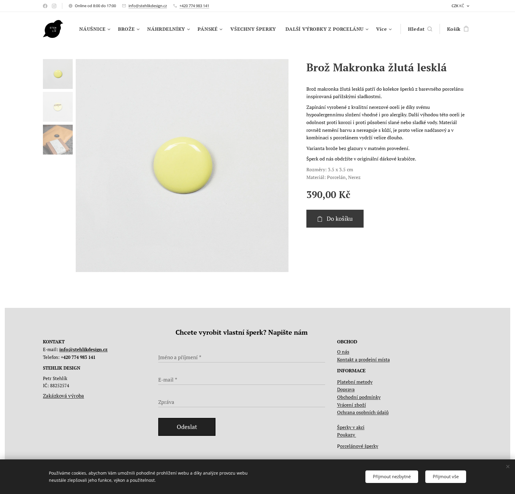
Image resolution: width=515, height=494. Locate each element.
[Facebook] (45, 6)
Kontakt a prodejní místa (363, 359)
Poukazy (346, 434)
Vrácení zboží (351, 405)
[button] (420, 28)
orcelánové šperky (359, 446)
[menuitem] (95, 28)
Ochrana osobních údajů (363, 412)
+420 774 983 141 (194, 5)
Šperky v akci (350, 427)
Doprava (346, 389)
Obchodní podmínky (359, 397)
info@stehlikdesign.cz (147, 5)
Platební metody (355, 382)
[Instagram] (54, 6)
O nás (343, 351)
